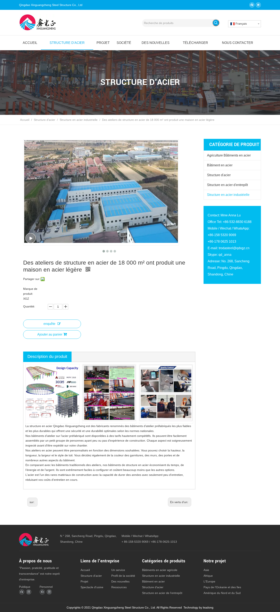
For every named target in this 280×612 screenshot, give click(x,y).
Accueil (85, 570)
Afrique (208, 575)
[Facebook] (251, 4)
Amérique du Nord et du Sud (222, 593)
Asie (206, 570)
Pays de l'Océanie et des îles (222, 587)
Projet (84, 581)
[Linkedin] (258, 4)
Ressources (119, 587)
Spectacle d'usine (92, 587)
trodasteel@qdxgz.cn (234, 248)
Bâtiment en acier (219, 165)
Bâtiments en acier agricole (159, 570)
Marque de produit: (30, 291)
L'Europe (209, 581)
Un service (118, 570)
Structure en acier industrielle (228, 194)
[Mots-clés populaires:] (216, 22)
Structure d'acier (219, 175)
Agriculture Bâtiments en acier (229, 155)
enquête (49, 323)
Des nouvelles (120, 581)
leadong (208, 607)
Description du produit (47, 356)
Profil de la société (123, 575)
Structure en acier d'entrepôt (227, 185)
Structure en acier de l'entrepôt (162, 593)
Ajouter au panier (49, 334)
